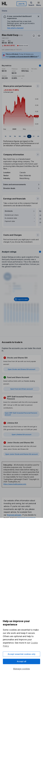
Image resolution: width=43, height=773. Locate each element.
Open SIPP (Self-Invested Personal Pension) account (21, 414)
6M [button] (25, 136)
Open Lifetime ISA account (21, 434)
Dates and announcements (14, 184)
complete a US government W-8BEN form (23, 56)
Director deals (9, 188)
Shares (4, 11)
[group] (21, 136)
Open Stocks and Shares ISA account (21, 369)
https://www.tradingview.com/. (14, 484)
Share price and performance (17, 86)
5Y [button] (34, 136)
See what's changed (15, 28)
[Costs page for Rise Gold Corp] (21, 238)
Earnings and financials (14, 198)
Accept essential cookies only (21, 654)
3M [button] (20, 136)
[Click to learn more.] (40, 65)
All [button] (38, 136)
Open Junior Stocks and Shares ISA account (21, 454)
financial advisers (14, 515)
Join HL (21, 4)
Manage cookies (21, 669)
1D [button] (5, 136)
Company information (13, 154)
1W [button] (10, 136)
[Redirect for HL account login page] (21, 299)
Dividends (9, 211)
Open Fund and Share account (21, 389)
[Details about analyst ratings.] (40, 252)
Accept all (21, 661)
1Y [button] (29, 136)
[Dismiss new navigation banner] (38, 16)
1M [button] (15, 136)
